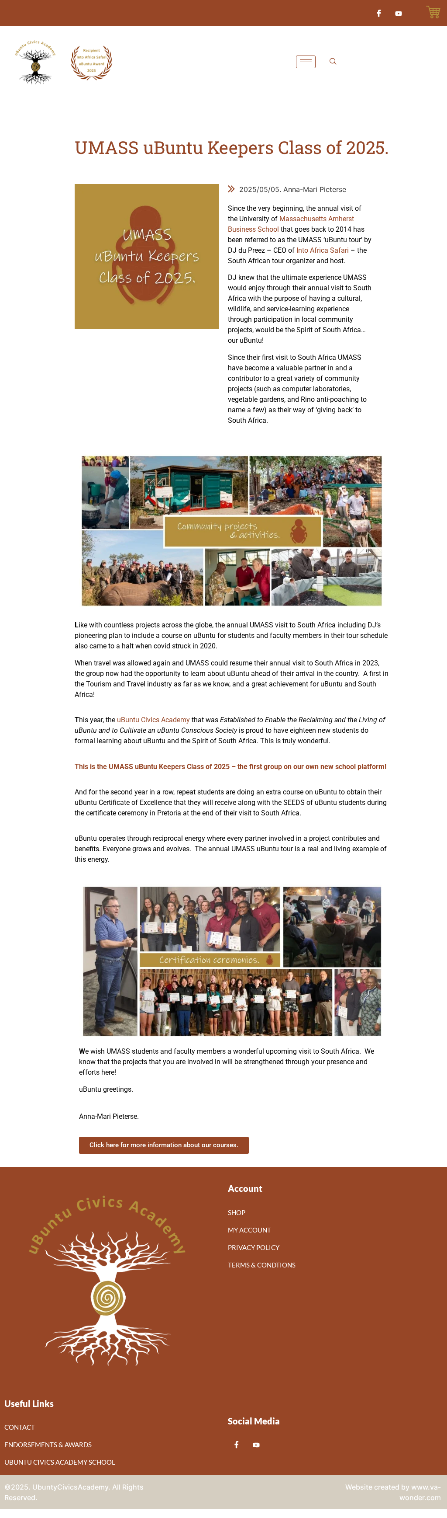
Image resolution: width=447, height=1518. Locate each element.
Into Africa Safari (322, 250)
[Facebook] (378, 13)
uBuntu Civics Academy (153, 720)
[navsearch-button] (333, 61)
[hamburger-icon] (306, 62)
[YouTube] (398, 13)
